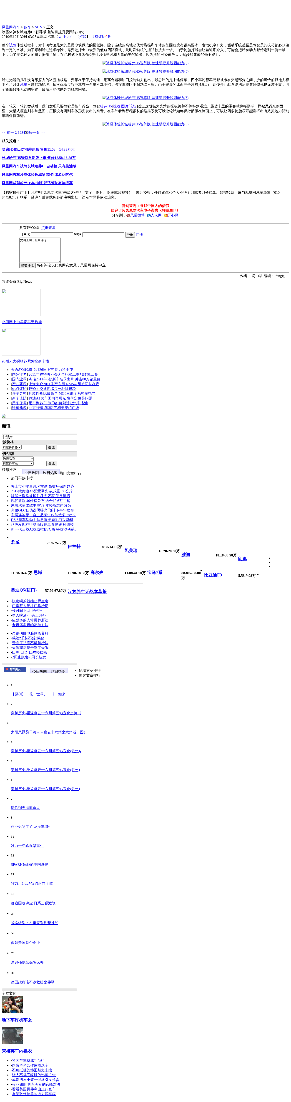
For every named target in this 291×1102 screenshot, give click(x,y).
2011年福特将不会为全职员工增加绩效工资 (63, 374)
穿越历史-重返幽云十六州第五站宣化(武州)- (46, 751)
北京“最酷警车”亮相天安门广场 (54, 408)
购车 (27, 27)
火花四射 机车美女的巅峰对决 (36, 1084)
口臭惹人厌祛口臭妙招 (30, 606)
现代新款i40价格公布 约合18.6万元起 (40, 501)
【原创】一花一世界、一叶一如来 (38, 694)
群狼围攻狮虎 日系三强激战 (33, 903)
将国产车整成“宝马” (28, 1060)
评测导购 (19, 393)
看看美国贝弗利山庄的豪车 (34, 1089)
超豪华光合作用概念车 (30, 1065)
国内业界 (19, 379)
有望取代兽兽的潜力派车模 (34, 1094)
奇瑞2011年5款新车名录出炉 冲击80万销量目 (64, 379)
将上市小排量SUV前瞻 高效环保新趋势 (42, 486)
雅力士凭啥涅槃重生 (27, 846)
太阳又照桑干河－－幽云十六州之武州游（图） (49, 732)
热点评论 (19, 389)
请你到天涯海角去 (25, 808)
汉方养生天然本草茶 (87, 591)
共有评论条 (101, 37)
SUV (39, 27)
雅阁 (185, 554)
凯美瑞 (131, 550)
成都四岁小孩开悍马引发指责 (35, 1080)
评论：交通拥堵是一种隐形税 (52, 389)
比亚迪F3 (213, 575)
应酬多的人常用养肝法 (30, 620)
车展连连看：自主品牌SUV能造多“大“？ (43, 515)
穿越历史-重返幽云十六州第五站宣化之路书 (46, 713)
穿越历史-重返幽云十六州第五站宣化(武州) (45, 770)
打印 (82, 37)
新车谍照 (19, 398)
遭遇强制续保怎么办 (27, 962)
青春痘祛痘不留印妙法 (30, 643)
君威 (15, 542)
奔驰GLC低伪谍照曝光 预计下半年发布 (42, 510)
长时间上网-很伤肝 (27, 611)
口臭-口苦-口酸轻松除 (29, 652)
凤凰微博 (137, 215)
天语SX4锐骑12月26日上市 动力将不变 (42, 370)
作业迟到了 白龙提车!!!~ (30, 827)
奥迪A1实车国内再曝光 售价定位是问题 (60, 398)
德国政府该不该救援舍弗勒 (33, 982)
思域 (38, 572)
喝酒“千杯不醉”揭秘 (28, 638)
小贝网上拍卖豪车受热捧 (22, 322)
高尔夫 (96, 572)
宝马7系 (155, 572)
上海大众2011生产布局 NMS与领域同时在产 (64, 384)
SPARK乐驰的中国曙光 (29, 864)
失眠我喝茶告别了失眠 (30, 648)
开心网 (173, 215)
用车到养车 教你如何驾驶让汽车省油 (58, 403)
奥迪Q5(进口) (24, 590)
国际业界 (19, 374)
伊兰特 (74, 546)
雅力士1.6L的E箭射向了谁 (32, 883)
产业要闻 (19, 384)
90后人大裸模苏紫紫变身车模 (25, 361)
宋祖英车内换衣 (17, 1051)
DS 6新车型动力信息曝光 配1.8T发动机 (42, 520)
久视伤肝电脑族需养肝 (30, 633)
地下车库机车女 (17, 1020)
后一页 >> (37, 132)
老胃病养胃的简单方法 (30, 625)
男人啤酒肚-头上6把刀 (30, 615)
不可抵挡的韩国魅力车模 (32, 1070)
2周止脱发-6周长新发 (29, 657)
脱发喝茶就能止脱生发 (30, 601)
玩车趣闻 (19, 408)
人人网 (156, 215)
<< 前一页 (10, 132)
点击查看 (48, 228)
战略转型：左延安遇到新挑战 (34, 923)
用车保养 (19, 403)
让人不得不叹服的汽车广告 (34, 1075)
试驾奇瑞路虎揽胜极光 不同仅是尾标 (40, 496)
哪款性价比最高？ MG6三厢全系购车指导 (62, 393)
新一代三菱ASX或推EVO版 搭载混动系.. (43, 529)
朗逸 (242, 558)
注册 (139, 234)
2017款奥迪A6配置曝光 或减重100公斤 (42, 491)
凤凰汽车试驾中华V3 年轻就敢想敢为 (41, 505)
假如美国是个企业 (25, 943)
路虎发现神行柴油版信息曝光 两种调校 (42, 524)
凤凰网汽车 (11, 27)
